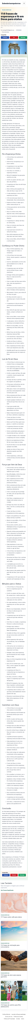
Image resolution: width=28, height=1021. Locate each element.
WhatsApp (23, 37)
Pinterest (14, 875)
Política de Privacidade (9, 1018)
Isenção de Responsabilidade (18, 1014)
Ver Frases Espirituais (7, 890)
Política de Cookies (18, 1016)
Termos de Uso (8, 1016)
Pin (14, 37)
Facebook (5, 37)
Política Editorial (6, 1014)
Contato (18, 1018)
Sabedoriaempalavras (11, 3)
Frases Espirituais (6, 9)
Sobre (22, 1018)
